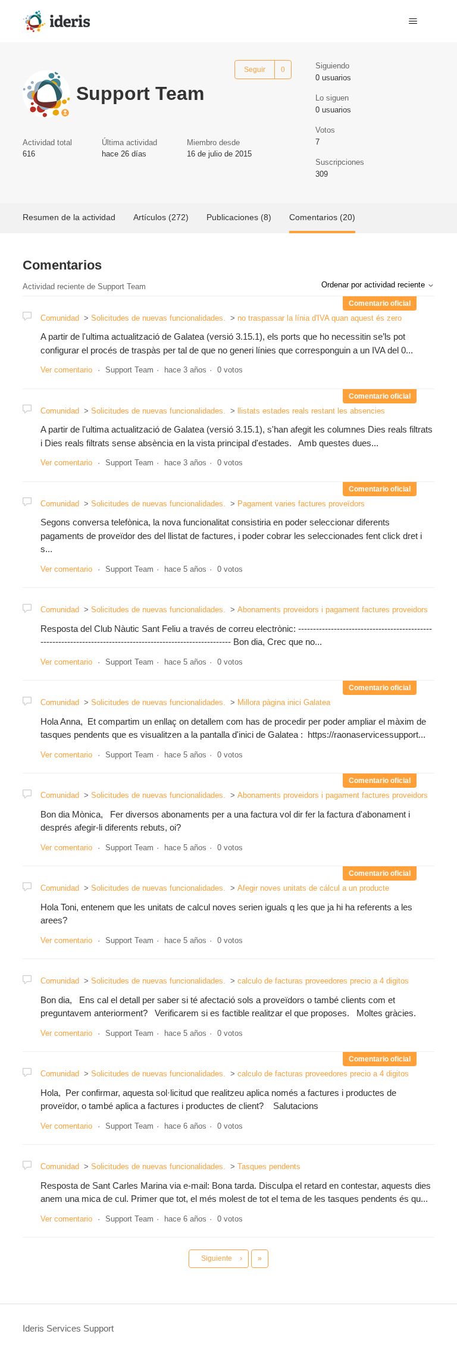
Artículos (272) (161, 217)
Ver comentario (66, 369)
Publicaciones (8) (238, 217)
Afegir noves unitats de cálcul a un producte (313, 888)
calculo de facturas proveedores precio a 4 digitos (323, 980)
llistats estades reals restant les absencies (311, 410)
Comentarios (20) (322, 217)
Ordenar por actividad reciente (374, 284)
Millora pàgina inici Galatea (283, 702)
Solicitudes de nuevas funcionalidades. (158, 318)
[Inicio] (56, 21)
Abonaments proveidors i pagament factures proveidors (332, 609)
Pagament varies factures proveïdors (301, 503)
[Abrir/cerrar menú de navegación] (413, 21)
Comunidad (59, 318)
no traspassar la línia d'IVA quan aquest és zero (319, 318)
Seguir (254, 69)
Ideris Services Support (68, 1328)
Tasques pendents (269, 1166)
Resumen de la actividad (69, 217)
